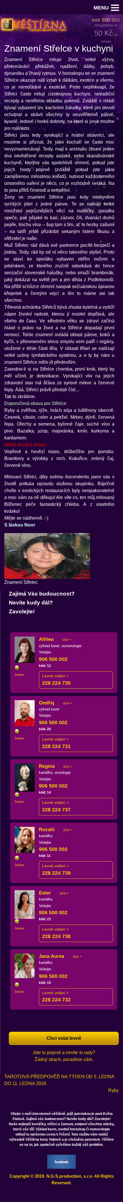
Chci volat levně (64, 1038)
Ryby (113, 1090)
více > (66, 639)
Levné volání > (55, 676)
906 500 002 (53, 659)
